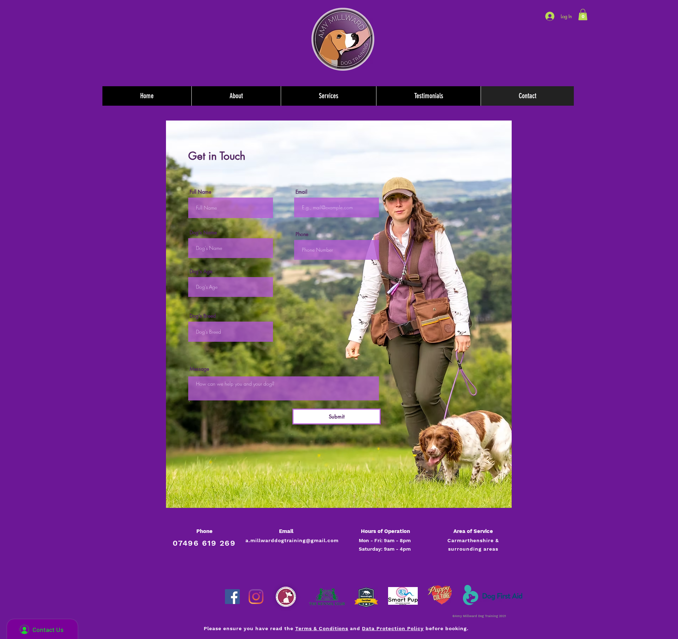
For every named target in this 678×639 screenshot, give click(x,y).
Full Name (200, 191)
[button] (583, 14)
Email (301, 191)
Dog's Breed (203, 315)
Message (199, 369)
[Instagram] (256, 596)
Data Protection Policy (393, 628)
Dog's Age (201, 271)
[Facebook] (232, 596)
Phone (302, 234)
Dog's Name (203, 232)
